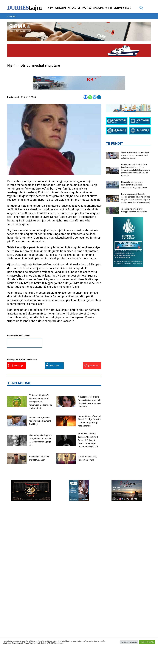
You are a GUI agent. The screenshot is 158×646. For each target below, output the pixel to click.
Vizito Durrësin (122, 8)
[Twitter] (95, 97)
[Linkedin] (99, 97)
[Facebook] (86, 97)
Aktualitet (74, 8)
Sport (108, 8)
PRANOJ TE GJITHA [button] (147, 642)
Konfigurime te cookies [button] (129, 642)
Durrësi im (60, 8)
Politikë (86, 8)
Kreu (50, 8)
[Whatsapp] (90, 97)
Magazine (98, 8)
